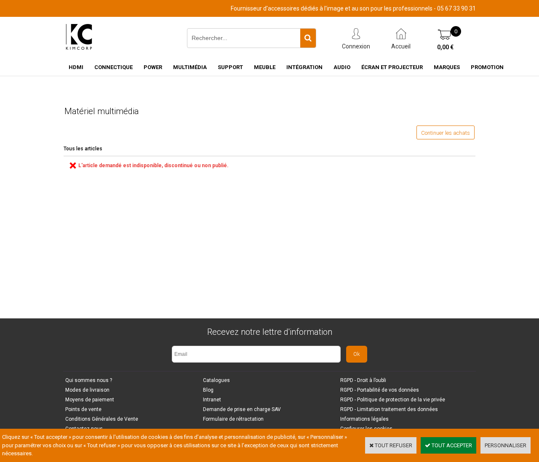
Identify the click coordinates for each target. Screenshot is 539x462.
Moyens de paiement (89, 400)
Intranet (212, 400)
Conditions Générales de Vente (101, 419)
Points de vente (83, 409)
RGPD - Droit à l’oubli (363, 380)
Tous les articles (83, 149)
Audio (342, 67)
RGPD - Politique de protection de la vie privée (392, 400)
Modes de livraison (87, 390)
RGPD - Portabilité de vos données (379, 390)
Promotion (487, 67)
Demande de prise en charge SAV (242, 409)
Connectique (113, 67)
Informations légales (364, 419)
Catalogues (216, 380)
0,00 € (445, 47)
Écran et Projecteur (392, 67)
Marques (447, 67)
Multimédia (190, 67)
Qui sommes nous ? (88, 380)
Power (153, 67)
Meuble (264, 67)
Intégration (304, 67)
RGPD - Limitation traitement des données (389, 409)
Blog (208, 390)
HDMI (76, 67)
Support (230, 67)
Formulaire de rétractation (233, 419)
